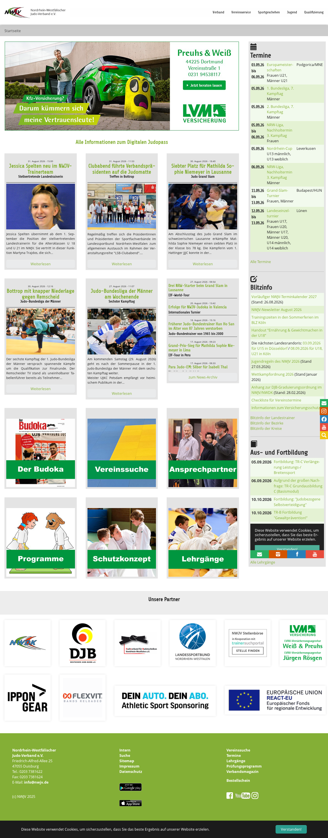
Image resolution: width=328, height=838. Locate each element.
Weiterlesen (41, 263)
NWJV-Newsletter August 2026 (276, 309)
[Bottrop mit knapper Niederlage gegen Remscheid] (40, 332)
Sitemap (126, 760)
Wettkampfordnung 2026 (272, 374)
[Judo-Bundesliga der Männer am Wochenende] (121, 332)
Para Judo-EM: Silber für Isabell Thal (198, 367)
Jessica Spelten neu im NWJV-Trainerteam (40, 169)
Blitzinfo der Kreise (266, 428)
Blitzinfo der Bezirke (266, 423)
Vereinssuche (238, 750)
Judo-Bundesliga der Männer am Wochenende (122, 294)
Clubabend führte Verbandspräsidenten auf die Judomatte (121, 169)
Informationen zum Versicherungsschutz (285, 407)
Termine (233, 755)
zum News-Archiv (203, 377)
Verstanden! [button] (291, 829)
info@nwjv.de (36, 782)
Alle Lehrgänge (262, 562)
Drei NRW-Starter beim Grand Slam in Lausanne (197, 287)
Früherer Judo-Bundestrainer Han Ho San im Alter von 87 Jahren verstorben (201, 326)
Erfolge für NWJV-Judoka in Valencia (197, 307)
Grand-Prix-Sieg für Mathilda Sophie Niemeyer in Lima (201, 347)
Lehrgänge (235, 760)
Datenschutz (130, 771)
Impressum (129, 766)
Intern (125, 750)
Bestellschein (238, 780)
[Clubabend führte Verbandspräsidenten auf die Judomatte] (121, 207)
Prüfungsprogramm (244, 766)
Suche (124, 755)
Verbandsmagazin (242, 771)
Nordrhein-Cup (279, 148)
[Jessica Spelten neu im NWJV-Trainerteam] (40, 207)
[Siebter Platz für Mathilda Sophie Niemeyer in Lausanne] (202, 207)
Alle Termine (260, 261)
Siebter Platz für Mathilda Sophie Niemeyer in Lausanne (202, 169)
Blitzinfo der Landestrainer (272, 417)
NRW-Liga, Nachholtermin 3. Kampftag (279, 130)
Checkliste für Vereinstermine (276, 400)
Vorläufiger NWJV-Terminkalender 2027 (284, 296)
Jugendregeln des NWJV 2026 (275, 361)
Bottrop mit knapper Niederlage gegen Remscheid (40, 294)
